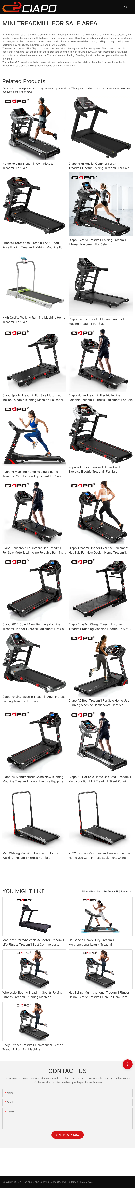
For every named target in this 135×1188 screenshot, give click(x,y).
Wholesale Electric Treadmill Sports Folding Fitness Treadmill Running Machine (32, 995)
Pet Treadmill (111, 891)
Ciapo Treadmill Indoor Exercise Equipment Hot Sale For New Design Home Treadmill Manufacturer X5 (99, 550)
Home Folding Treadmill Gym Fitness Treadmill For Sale (27, 166)
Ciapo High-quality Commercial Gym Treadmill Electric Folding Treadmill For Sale (99, 166)
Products (126, 891)
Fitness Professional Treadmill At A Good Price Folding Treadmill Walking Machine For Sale (33, 245)
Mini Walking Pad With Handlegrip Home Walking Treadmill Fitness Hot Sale (30, 855)
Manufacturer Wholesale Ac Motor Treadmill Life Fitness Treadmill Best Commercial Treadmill (33, 942)
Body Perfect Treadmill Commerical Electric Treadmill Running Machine (32, 1047)
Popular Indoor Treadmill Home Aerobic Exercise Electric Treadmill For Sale (96, 469)
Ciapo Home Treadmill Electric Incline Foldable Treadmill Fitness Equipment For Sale (101, 398)
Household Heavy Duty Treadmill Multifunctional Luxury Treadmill (91, 942)
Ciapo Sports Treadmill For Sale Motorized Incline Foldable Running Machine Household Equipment (33, 398)
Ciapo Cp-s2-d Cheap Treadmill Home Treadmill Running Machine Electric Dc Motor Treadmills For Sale (100, 627)
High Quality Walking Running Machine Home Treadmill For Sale (33, 320)
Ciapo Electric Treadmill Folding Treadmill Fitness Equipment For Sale (97, 242)
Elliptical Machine (91, 891)
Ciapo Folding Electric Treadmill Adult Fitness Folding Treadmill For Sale (33, 699)
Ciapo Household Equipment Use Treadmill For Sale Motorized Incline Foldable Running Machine (33, 550)
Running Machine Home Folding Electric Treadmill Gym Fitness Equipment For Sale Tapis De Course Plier (31, 474)
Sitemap (74, 1181)
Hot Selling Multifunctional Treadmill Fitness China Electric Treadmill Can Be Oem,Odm (99, 995)
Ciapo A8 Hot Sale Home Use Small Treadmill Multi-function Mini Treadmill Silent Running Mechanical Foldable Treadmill (100, 779)
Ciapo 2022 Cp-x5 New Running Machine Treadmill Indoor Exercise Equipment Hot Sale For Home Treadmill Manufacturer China (34, 627)
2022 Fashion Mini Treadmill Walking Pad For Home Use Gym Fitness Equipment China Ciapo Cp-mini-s (100, 855)
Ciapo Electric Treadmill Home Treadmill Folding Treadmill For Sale (96, 321)
